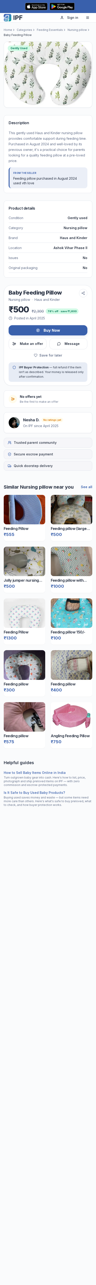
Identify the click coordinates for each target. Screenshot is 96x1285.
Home (8, 30)
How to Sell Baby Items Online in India (35, 773)
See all (86, 487)
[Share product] (83, 293)
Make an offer (31, 344)
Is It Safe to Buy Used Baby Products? (34, 793)
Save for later (50, 355)
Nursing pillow (77, 30)
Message (72, 344)
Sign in (72, 17)
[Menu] (87, 17)
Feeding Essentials (50, 30)
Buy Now (52, 330)
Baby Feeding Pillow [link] (18, 35)
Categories (24, 30)
